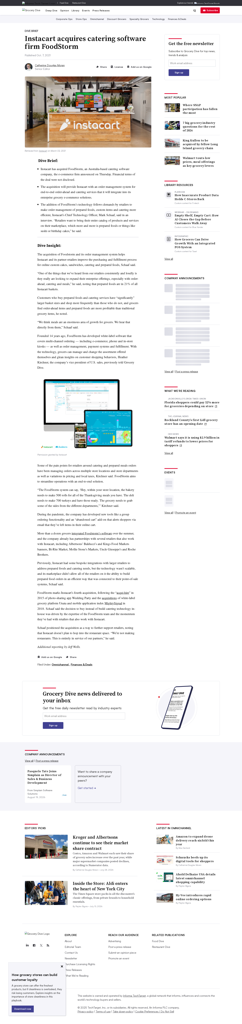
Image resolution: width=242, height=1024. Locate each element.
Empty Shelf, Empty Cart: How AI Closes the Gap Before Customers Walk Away (197, 219)
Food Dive (64, 3)
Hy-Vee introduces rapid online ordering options (193, 897)
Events (86, 10)
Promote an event (185, 512)
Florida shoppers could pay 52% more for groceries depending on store (192, 404)
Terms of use (103, 1011)
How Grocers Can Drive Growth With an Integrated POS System (195, 243)
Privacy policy (86, 1011)
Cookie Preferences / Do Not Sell (154, 1011)
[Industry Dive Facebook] (34, 945)
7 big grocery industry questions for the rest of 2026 (199, 126)
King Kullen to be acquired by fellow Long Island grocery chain (200, 144)
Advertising (114, 941)
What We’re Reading (76, 975)
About (68, 941)
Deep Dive (51, 10)
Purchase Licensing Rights (80, 964)
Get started (87, 788)
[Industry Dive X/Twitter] (41, 945)
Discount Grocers (116, 19)
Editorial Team (73, 947)
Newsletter (71, 958)
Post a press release (186, 371)
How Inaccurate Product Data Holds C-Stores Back (197, 197)
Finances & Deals (177, 19)
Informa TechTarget (134, 995)
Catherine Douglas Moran (50, 65)
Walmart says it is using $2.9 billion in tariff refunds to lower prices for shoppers (191, 441)
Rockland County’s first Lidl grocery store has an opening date (191, 422)
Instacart (43, 150)
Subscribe (212, 10)
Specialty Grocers (139, 19)
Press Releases (101, 10)
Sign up (179, 72)
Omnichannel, (61, 664)
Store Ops (81, 19)
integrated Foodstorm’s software (92, 533)
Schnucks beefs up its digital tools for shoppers (195, 859)
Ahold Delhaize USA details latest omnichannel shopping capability (195, 878)
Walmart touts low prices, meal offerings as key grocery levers (199, 162)
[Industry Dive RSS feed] (48, 945)
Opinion (64, 10)
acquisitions (109, 598)
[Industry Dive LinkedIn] (27, 945)
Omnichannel (97, 19)
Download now (22, 1008)
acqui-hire (123, 593)
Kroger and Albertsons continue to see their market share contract (100, 842)
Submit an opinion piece (122, 952)
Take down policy (123, 1011)
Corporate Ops (64, 19)
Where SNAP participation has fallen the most (200, 109)
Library (76, 10)
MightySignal (113, 603)
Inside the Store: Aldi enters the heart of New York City (100, 886)
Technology (158, 19)
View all (168, 258)
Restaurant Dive (79, 3)
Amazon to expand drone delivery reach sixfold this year (195, 840)
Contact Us (71, 952)
